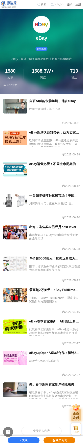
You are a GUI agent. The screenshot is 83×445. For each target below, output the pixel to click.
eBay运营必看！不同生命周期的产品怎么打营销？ (54, 164)
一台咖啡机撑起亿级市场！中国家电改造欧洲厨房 (54, 195)
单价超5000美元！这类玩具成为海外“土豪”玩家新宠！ (54, 258)
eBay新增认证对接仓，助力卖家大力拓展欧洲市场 (54, 132)
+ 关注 (24, 440)
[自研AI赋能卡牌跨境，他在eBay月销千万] (15, 106)
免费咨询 (61, 440)
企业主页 (12, 85)
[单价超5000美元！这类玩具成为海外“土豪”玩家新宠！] (15, 263)
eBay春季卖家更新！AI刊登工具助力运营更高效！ (54, 321)
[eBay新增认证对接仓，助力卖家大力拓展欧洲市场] (15, 138)
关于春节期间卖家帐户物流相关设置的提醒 (54, 384)
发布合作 (59, 4)
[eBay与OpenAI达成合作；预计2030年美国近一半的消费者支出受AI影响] (15, 358)
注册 (78, 4)
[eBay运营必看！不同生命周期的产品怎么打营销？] (15, 169)
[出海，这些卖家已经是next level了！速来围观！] (15, 232)
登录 (70, 4)
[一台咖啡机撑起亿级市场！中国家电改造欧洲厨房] (15, 201)
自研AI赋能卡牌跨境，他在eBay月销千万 (54, 101)
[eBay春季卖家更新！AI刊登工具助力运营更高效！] (15, 326)
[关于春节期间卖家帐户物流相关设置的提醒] (15, 389)
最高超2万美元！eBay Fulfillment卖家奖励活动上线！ (54, 290)
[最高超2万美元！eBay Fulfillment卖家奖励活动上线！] (15, 295)
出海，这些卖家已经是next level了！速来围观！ (54, 227)
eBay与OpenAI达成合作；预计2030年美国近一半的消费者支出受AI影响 (54, 353)
